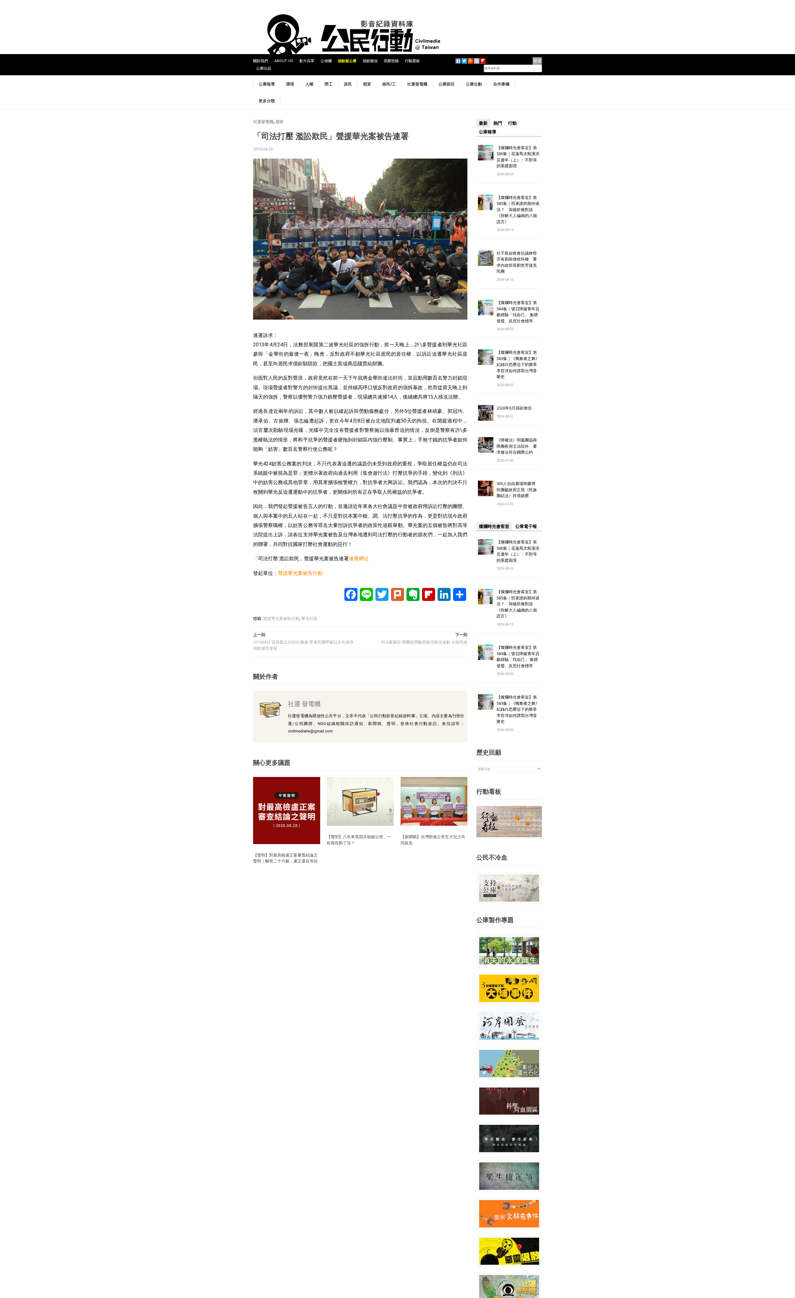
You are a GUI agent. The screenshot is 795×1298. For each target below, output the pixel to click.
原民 (348, 84)
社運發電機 (417, 84)
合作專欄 (501, 84)
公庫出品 (263, 68)
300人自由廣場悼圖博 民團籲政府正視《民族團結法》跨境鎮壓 (518, 489)
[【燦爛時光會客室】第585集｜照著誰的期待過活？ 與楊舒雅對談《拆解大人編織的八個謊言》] (485, 202)
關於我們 (260, 61)
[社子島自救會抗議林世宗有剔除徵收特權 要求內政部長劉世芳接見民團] (485, 257)
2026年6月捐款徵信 (514, 408)
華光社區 (309, 618)
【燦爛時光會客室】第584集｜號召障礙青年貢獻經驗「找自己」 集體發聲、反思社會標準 (518, 312)
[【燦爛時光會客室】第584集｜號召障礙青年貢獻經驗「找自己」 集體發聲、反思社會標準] (485, 307)
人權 (309, 84)
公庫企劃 (474, 84)
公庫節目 (446, 84)
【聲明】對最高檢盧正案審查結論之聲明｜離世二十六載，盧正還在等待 (285, 858)
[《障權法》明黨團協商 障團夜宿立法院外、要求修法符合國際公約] (485, 444)
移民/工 (389, 84)
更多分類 (267, 101)
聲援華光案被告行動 (300, 573)
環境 (290, 84)
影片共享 (306, 61)
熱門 (497, 123)
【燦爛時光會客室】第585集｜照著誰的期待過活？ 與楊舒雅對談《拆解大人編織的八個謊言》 (518, 209)
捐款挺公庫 (347, 61)
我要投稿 (391, 61)
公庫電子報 (526, 526)
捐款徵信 (370, 61)
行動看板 (412, 61)
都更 (367, 84)
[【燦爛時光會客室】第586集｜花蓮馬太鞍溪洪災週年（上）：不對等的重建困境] (485, 152)
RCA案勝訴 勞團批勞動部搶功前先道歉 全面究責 (424, 642)
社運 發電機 (304, 704)
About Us (283, 61)
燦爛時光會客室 (494, 526)
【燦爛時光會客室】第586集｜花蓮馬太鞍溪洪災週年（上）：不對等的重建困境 (518, 157)
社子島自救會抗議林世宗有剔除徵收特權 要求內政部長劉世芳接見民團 (517, 262)
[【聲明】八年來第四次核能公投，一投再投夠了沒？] (360, 801)
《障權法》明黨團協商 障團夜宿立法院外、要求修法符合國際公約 (519, 446)
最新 (483, 123)
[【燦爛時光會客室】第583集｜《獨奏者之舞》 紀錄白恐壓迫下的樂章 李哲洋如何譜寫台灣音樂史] (485, 357)
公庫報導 (267, 84)
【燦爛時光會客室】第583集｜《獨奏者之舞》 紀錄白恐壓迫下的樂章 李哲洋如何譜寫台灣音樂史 (518, 364)
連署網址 (359, 558)
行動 (512, 123)
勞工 (329, 84)
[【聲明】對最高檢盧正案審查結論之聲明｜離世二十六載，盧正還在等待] (286, 810)
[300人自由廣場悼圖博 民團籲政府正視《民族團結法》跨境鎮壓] (485, 488)
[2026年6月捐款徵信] (485, 412)
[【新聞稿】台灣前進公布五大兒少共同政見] (434, 801)
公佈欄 (326, 61)
